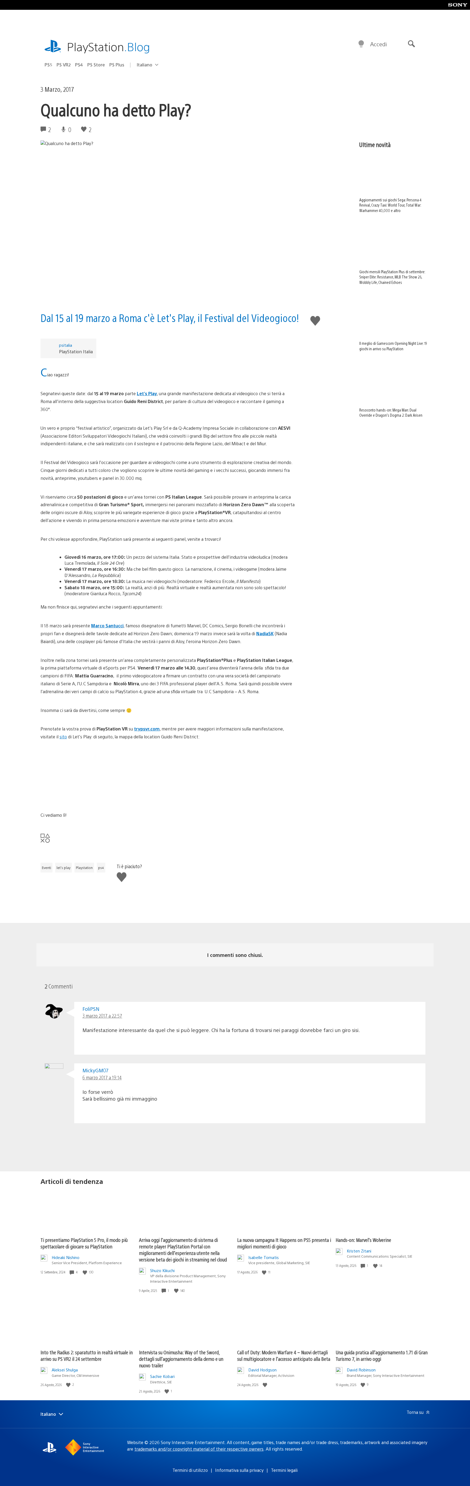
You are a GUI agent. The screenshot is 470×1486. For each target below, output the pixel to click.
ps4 (101, 867)
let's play (63, 867)
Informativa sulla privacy (239, 1470)
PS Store (96, 64)
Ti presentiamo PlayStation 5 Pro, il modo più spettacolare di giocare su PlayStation (84, 1243)
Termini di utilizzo (190, 1470)
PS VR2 (64, 64)
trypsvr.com (147, 729)
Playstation (84, 867)
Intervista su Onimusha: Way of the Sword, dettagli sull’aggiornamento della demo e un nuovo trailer (181, 1358)
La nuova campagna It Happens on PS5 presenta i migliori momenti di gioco (284, 1243)
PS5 (48, 64)
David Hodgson (262, 1369)
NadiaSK (265, 633)
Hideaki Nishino (65, 1257)
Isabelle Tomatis (263, 1257)
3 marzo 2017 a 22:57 (102, 1015)
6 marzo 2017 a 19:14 (102, 1077)
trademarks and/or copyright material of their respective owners (199, 1449)
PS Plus (116, 64)
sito (63, 736)
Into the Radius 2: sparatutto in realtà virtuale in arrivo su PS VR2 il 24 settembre (87, 1355)
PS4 (79, 64)
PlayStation (108, 46)
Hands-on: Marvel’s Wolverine (363, 1240)
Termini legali (284, 1470)
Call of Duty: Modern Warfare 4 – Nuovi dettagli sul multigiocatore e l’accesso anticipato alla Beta (283, 1355)
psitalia (65, 345)
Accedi (378, 44)
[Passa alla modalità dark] (361, 44)
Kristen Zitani (359, 1250)
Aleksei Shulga (65, 1369)
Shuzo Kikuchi (162, 1270)
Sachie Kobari (162, 1376)
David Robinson (361, 1369)
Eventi (46, 867)
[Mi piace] (85, 1272)
